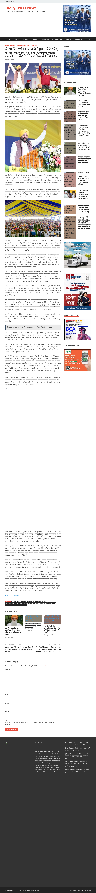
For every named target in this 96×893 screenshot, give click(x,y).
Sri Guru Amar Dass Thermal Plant (16, 605)
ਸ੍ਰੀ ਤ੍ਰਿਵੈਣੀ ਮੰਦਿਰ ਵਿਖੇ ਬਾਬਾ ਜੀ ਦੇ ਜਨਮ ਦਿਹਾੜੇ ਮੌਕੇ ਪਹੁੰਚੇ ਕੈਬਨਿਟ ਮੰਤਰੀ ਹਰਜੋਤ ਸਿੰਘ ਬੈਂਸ (52, 629)
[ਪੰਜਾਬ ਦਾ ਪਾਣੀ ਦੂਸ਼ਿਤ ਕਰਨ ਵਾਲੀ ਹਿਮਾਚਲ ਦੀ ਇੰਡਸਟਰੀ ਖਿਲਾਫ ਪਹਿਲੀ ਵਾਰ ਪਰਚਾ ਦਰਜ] (70, 157)
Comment (9, 670)
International (57, 39)
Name (7, 694)
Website (8, 711)
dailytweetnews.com (12, 595)
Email (7, 703)
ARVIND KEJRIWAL (16, 601)
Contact (69, 39)
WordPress (80, 890)
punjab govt (52, 603)
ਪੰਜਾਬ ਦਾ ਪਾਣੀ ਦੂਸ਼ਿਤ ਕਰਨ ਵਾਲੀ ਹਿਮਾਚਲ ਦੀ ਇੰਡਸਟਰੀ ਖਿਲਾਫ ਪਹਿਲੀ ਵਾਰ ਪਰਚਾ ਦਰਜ (84, 160)
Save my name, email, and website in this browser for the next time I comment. (31, 723)
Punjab (16, 39)
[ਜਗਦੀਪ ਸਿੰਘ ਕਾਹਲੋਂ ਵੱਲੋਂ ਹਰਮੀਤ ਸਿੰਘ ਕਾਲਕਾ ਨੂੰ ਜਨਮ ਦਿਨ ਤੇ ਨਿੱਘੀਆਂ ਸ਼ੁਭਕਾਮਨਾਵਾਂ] (70, 143)
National (26, 39)
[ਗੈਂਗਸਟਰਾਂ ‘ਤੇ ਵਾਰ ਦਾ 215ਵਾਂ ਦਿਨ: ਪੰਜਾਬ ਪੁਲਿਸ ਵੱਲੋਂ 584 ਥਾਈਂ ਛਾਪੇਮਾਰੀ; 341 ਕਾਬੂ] (70, 206)
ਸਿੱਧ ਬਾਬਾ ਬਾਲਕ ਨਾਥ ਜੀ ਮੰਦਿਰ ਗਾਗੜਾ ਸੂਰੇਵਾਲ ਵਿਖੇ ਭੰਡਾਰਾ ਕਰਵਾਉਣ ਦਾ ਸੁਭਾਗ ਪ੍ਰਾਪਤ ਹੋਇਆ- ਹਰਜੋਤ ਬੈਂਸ (84, 195)
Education (45, 39)
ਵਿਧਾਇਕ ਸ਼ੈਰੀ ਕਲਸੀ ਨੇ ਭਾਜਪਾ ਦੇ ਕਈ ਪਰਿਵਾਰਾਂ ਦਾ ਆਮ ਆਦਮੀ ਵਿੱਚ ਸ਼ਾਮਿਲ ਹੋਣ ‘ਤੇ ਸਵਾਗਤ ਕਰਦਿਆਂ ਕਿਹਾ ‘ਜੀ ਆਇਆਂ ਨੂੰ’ (84, 178)
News (14, 45)
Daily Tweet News (21, 8)
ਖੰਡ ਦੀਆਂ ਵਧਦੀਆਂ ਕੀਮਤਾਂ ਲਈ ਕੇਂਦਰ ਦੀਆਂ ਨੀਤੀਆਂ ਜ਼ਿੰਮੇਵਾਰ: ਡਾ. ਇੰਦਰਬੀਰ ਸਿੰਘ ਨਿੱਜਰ (13, 631)
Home (9, 39)
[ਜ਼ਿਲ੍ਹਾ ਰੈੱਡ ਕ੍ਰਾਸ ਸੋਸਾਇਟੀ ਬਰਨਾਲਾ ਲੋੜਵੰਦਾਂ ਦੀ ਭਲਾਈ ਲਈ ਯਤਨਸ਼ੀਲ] (33, 621)
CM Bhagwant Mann (29, 601)
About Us (78, 39)
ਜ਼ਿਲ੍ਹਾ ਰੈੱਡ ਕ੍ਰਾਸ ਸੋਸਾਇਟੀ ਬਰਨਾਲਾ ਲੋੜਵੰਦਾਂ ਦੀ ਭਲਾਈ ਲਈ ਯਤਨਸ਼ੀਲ (33, 626)
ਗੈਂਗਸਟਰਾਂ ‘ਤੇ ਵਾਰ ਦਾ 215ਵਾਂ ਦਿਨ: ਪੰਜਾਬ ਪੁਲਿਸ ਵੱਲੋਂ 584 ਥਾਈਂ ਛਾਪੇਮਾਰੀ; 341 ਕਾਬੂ (83, 208)
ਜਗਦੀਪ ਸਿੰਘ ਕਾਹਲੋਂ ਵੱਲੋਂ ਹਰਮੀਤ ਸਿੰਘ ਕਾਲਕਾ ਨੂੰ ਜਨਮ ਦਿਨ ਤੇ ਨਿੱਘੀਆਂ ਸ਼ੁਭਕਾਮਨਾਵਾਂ (84, 146)
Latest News (9, 45)
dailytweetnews (41, 601)
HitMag (88, 890)
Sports (35, 39)
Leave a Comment (10, 59)
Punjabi (34, 45)
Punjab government (40, 603)
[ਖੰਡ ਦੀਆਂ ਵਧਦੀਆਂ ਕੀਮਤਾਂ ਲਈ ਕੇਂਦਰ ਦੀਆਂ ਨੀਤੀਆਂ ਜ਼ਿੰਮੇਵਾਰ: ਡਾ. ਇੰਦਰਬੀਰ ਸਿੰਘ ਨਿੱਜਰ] (14, 626)
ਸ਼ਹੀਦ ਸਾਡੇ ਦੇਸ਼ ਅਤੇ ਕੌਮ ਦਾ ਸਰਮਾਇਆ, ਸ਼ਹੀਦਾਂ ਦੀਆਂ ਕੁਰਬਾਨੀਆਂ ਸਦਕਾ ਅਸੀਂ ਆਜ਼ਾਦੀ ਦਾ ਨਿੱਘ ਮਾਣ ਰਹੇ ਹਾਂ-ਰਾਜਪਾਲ (84, 130)
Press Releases (21, 45)
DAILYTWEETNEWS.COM (45, 751)
